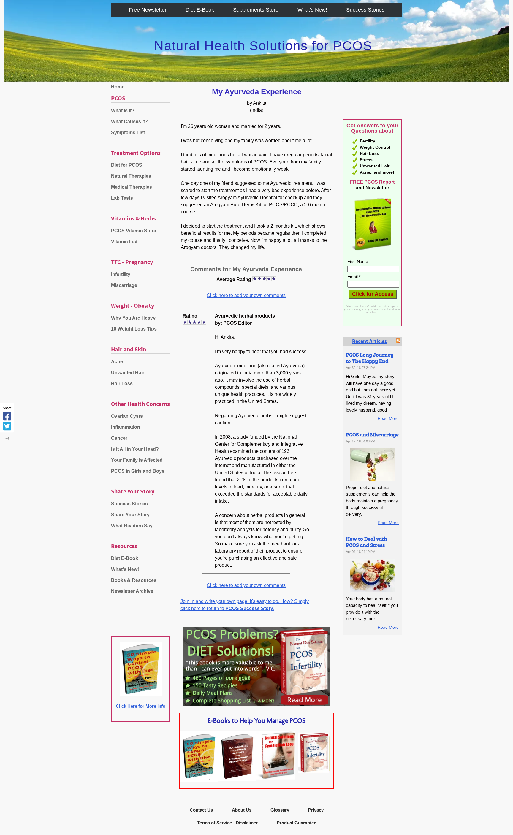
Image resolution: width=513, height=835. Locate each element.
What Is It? (122, 110)
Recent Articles (369, 341)
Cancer (119, 438)
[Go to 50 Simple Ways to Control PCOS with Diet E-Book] (199, 779)
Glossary (279, 809)
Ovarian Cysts (127, 416)
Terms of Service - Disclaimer (227, 822)
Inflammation (125, 427)
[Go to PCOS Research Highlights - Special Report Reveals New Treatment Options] (237, 779)
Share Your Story (130, 514)
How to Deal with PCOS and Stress (366, 541)
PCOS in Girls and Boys (137, 471)
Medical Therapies (131, 187)
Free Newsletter (148, 10)
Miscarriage (124, 285)
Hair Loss (122, 383)
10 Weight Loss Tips (134, 328)
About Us (241, 809)
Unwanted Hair (127, 372)
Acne (117, 361)
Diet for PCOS (126, 165)
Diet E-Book (200, 10)
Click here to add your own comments (246, 295)
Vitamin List (124, 241)
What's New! (312, 10)
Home (117, 86)
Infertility (120, 274)
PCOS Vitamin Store (133, 230)
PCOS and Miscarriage (372, 434)
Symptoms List (128, 132)
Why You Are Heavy (133, 317)
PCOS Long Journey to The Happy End (369, 357)
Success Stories (365, 10)
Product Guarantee (296, 822)
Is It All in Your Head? (135, 449)
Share (7, 408)
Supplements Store (255, 10)
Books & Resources (133, 580)
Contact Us (201, 809)
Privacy (316, 809)
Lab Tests (122, 198)
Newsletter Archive (132, 591)
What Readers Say (132, 525)
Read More (388, 418)
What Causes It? (129, 121)
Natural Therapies (131, 176)
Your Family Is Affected (137, 460)
